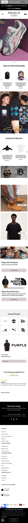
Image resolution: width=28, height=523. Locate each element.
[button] (2, 520)
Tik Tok (3, 480)
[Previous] (1, 80)
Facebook (3, 478)
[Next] (27, 80)
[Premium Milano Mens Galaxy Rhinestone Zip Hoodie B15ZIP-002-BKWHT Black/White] (7, 148)
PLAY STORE (6, 495)
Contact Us (4, 456)
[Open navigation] (2, 14)
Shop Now (14, 270)
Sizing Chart (4, 470)
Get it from (6, 489)
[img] (14, 374)
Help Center (4, 458)
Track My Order (5, 461)
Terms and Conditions (6, 436)
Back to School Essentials (14, 66)
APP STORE (6, 490)
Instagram (3, 475)
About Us (3, 431)
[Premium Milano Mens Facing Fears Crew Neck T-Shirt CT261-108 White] (20, 148)
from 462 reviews (14, 375)
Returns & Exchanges (6, 463)
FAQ (2, 465)
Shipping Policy (5, 468)
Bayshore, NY (4, 448)
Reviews (3, 438)
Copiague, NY (4, 446)
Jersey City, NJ (5, 451)
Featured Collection (14, 138)
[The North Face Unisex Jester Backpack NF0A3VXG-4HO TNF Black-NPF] (7, 75)
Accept (14, 519)
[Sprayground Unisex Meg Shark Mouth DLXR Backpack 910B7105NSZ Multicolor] (20, 75)
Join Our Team (4, 441)
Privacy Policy (4, 434)
